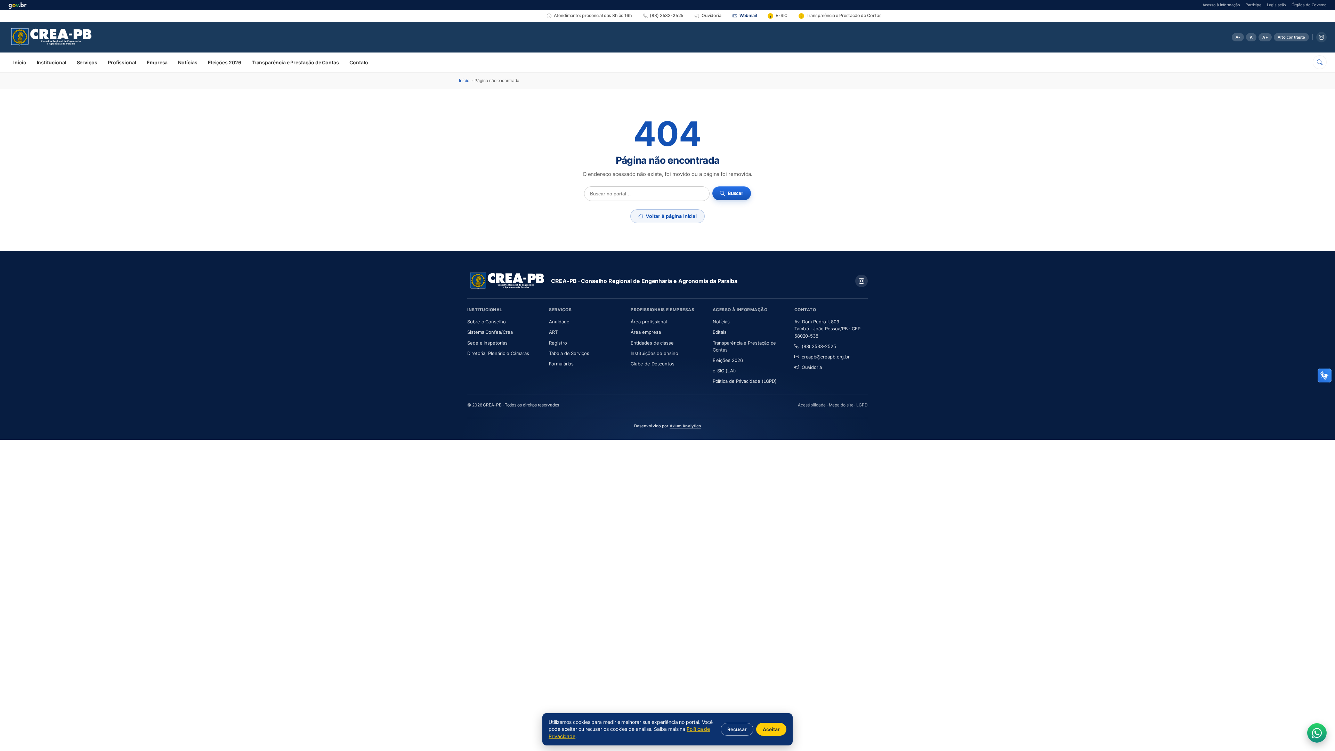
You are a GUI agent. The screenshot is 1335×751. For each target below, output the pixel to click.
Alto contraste (1291, 37)
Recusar (737, 729)
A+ (1265, 37)
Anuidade (579, 321)
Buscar (735, 193)
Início (19, 62)
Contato (358, 62)
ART (574, 332)
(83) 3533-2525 (819, 346)
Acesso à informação (1221, 4)
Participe (1253, 4)
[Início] (51, 37)
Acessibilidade (812, 404)
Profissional (122, 62)
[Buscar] (1320, 62)
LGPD (862, 404)
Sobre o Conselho (504, 321)
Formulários (561, 363)
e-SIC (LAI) (724, 370)
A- (1238, 37)
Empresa (157, 62)
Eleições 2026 (224, 62)
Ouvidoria (812, 367)
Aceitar (771, 729)
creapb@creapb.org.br (826, 357)
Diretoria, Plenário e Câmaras (504, 353)
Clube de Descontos (652, 363)
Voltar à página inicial (671, 216)
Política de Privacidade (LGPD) (745, 381)
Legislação (1276, 4)
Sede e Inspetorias (487, 343)
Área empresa (646, 332)
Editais (720, 332)
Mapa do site (841, 404)
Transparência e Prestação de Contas (295, 62)
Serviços (87, 62)
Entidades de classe (652, 343)
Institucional (51, 62)
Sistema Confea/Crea (504, 332)
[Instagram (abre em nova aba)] (1321, 37)
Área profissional (649, 321)
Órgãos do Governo (1309, 4)
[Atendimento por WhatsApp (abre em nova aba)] (1317, 733)
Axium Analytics (685, 425)
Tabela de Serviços (569, 353)
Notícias (187, 62)
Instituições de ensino (654, 353)
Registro (558, 343)
